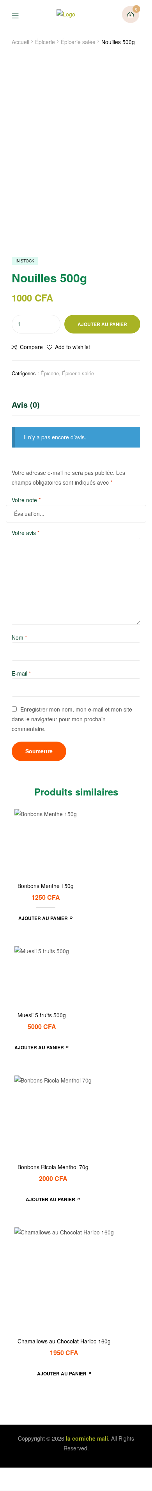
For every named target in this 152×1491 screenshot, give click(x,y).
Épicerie (45, 42)
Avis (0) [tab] (26, 404)
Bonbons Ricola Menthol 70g (53, 1167)
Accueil (20, 42)
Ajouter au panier (102, 324)
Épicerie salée (78, 42)
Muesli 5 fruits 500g (42, 1015)
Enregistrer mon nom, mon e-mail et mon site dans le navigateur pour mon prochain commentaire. (72, 719)
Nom (19, 637)
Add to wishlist (72, 347)
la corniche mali (87, 1438)
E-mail (21, 673)
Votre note (26, 500)
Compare (31, 347)
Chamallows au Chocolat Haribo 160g (64, 1341)
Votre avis (25, 533)
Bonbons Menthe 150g (46, 886)
